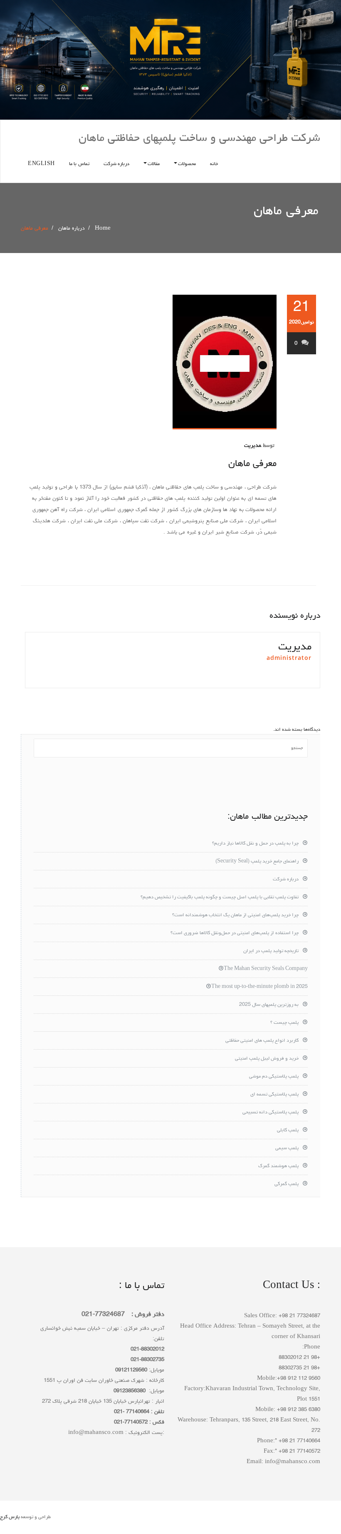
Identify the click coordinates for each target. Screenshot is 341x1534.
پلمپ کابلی (288, 1130)
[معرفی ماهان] (149, 362)
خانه (214, 164)
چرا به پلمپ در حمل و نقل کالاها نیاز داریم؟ (255, 844)
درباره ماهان (71, 229)
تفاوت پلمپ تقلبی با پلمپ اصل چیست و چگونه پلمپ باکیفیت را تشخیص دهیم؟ (220, 897)
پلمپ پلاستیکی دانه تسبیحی (270, 1112)
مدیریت (252, 446)
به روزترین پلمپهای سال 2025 (269, 1005)
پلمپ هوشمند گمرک (278, 1166)
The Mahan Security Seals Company (266, 969)
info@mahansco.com (96, 1433)
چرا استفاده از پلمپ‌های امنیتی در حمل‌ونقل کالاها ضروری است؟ (234, 933)
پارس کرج (10, 1517)
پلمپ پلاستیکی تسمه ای (274, 1095)
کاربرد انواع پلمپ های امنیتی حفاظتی (262, 1041)
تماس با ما (79, 164)
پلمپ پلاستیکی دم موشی (274, 1077)
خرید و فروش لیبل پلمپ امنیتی (267, 1059)
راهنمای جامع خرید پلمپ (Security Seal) (257, 862)
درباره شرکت (117, 164)
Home (103, 229)
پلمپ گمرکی (286, 1184)
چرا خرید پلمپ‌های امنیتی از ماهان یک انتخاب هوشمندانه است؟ (235, 915)
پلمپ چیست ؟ (284, 1023)
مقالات (154, 164)
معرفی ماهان (252, 464)
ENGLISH (41, 164)
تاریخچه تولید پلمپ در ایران (271, 951)
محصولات (187, 164)
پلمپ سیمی (287, 1148)
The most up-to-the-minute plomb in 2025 (259, 987)
